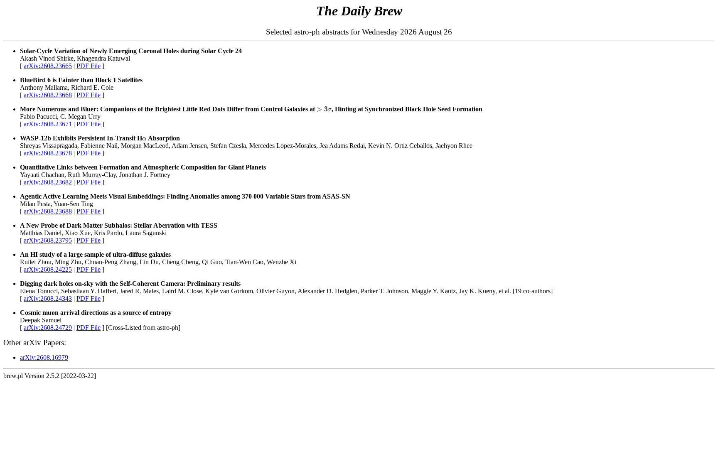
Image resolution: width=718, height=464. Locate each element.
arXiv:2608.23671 (48, 124)
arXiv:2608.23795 (48, 240)
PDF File (88, 65)
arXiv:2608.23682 (48, 182)
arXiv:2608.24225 (48, 269)
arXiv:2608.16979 (44, 357)
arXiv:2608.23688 (48, 211)
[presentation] (324, 109)
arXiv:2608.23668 (48, 94)
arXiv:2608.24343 (48, 298)
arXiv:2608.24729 (48, 327)
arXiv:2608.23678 (48, 153)
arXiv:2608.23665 (48, 65)
